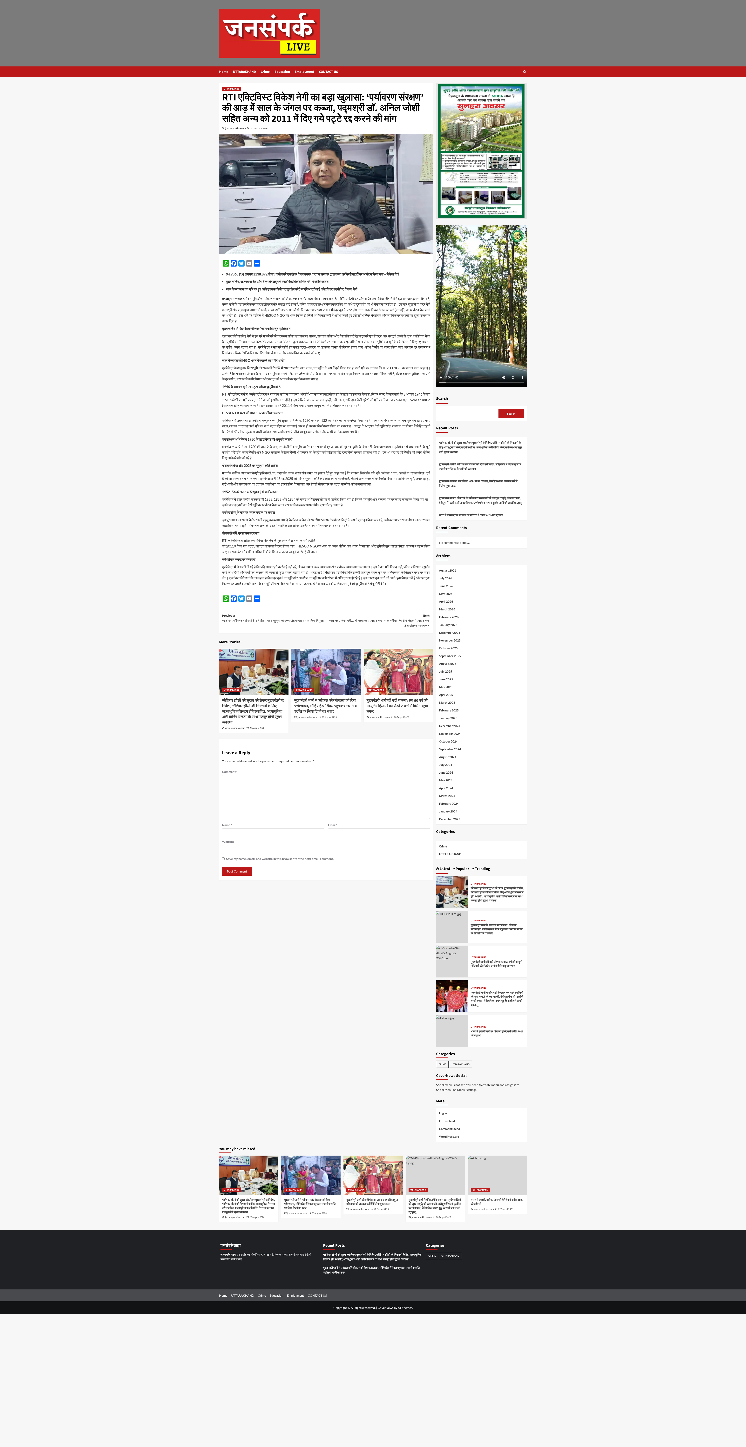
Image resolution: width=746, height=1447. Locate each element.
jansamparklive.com (235, 128)
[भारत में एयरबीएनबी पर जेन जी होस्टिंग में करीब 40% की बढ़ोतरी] (445, 1017)
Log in (443, 1113)
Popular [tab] (462, 869)
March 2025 (447, 702)
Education (282, 71)
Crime (265, 71)
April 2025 (446, 694)
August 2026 (447, 570)
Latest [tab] (445, 869)
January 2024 (448, 811)
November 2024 (450, 733)
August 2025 (447, 663)
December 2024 (449, 726)
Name (227, 825)
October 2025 (448, 648)
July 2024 (445, 764)
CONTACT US (328, 71)
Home (223, 71)
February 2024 (449, 803)
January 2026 (448, 625)
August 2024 (447, 757)
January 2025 (448, 718)
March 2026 (447, 609)
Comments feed (449, 1129)
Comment (229, 771)
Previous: (273, 618)
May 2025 (445, 687)
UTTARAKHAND (244, 71)
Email (332, 825)
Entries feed (447, 1121)
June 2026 (446, 586)
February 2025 (449, 710)
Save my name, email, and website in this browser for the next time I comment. (280, 858)
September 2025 (450, 656)
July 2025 (445, 671)
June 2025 (446, 679)
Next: (379, 621)
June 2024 (446, 772)
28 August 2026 (257, 728)
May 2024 (445, 780)
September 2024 (450, 749)
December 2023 (449, 819)
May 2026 (445, 593)
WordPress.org (449, 1136)
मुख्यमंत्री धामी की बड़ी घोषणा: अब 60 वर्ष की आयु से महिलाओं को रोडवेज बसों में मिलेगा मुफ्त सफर (397, 706)
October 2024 (448, 741)
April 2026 (446, 601)
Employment (304, 71)
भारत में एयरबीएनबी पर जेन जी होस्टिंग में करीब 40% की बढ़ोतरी (471, 515)
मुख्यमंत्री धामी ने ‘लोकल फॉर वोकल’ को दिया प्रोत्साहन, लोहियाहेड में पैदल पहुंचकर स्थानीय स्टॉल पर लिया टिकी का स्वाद (325, 706)
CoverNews (385, 1307)
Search (442, 398)
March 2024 (447, 796)
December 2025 (449, 632)
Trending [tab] (482, 869)
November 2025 (450, 640)
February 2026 (449, 617)
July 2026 (445, 578)
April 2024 (446, 788)
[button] (524, 71)
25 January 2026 (259, 128)
